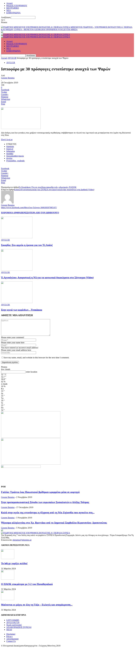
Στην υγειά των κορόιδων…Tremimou (21, 309)
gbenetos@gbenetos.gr (22, 540)
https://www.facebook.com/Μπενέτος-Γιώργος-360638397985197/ (29, 207)
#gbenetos (10, 151)
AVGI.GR (12, 58)
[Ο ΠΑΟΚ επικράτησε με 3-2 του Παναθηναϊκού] (7, 579)
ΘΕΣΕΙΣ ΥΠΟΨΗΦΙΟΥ (16, 5)
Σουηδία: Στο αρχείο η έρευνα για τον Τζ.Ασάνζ (27, 245)
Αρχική (9, 3)
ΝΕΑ (8, 10)
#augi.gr (9, 149)
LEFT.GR (12, 620)
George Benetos (8, 78)
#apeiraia (10, 146)
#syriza (9, 158)
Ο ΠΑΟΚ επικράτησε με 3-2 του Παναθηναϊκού (27, 584)
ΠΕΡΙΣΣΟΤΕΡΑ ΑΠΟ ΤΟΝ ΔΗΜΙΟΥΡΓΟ (39, 213)
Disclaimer (10, 634)
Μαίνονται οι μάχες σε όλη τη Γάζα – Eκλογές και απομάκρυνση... (37, 604)
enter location (31, 372)
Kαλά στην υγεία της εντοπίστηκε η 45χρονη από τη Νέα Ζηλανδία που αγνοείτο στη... (48, 512)
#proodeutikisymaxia (15, 156)
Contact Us (11, 641)
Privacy (9, 636)
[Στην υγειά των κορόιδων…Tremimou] (16, 302)
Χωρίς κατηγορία (14, 625)
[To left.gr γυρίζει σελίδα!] (7, 558)
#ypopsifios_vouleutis (15, 161)
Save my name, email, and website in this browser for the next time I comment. (36, 357)
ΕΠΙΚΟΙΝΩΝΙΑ (13, 13)
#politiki (9, 153)
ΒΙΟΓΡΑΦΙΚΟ (12, 8)
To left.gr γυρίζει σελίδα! (14, 563)
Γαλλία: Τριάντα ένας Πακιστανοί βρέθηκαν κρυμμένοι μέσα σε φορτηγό (40, 492)
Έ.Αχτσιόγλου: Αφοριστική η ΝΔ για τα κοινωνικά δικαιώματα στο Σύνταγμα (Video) (47, 277)
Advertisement (12, 639)
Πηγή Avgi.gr (7, 139)
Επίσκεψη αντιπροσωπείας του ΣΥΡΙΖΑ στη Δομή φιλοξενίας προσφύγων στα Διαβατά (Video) (54, 189)
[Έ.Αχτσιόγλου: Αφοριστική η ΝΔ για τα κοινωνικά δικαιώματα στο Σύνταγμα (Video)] (16, 270)
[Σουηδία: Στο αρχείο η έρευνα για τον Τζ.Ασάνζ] (16, 237)
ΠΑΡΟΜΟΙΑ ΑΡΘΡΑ (10, 213)
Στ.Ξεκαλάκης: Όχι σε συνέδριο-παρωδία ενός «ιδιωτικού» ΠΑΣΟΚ (47, 187)
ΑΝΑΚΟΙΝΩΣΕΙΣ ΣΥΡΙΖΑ (18, 627)
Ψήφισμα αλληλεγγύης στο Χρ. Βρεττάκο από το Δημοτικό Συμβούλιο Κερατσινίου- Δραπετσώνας (54, 522)
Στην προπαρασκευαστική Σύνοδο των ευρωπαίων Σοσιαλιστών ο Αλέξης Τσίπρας (45, 502)
